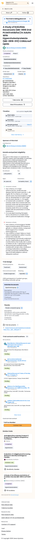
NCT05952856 (7, 78)
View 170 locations (16, 104)
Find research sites (7, 515)
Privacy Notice (6, 531)
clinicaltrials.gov (15, 495)
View (28, 124)
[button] (10, 59)
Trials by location (7, 508)
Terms (3, 534)
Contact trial (17, 425)
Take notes (16, 100)
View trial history (16, 135)
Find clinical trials (7, 505)
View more (17, 415)
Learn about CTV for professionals (12, 518)
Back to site (8, 9)
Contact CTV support (8, 524)
